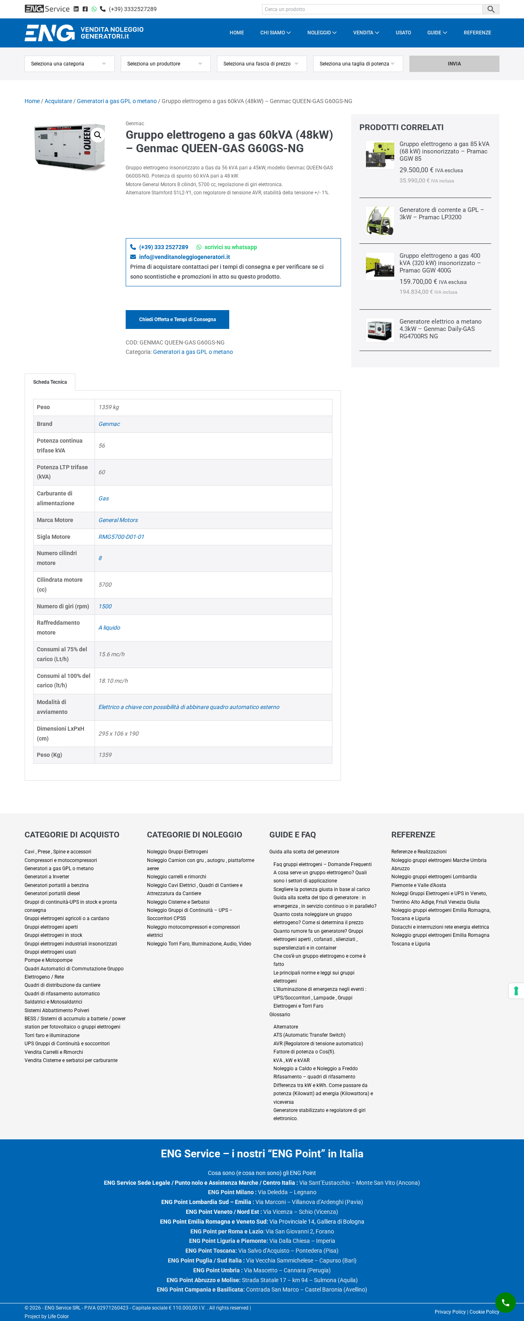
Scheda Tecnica (50, 382)
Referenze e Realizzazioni (419, 852)
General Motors (118, 520)
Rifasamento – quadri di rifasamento (314, 1077)
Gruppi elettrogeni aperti (51, 927)
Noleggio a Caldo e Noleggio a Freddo (315, 1068)
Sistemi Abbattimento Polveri (57, 1010)
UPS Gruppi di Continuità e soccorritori (67, 1043)
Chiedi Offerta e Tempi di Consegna (177, 319)
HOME (237, 33)
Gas (103, 498)
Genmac (109, 424)
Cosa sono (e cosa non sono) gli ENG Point (262, 1173)
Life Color (58, 1316)
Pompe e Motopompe (48, 960)
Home (32, 101)
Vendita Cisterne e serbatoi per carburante (71, 1060)
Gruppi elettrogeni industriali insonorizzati (71, 944)
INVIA (454, 64)
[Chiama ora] (505, 1302)
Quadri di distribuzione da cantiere (62, 985)
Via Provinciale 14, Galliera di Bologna (262, 1221)
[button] (97, 135)
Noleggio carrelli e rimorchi (176, 877)
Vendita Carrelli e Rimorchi (54, 1052)
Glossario (279, 1014)
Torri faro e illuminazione (52, 1035)
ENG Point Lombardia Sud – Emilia (206, 1202)
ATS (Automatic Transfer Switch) (309, 1035)
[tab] (50, 382)
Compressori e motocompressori (61, 860)
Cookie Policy (484, 1312)
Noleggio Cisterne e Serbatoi (178, 902)
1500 (104, 606)
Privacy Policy (450, 1312)
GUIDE (435, 33)
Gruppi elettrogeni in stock (53, 935)
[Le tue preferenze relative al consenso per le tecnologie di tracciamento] (516, 991)
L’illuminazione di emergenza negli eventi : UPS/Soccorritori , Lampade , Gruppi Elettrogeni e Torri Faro (319, 997)
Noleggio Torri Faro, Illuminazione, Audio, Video (199, 944)
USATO (403, 33)
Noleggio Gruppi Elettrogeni (177, 852)
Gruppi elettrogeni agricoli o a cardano (67, 918)
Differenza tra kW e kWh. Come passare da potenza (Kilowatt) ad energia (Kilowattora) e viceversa (323, 1093)
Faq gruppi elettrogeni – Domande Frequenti (322, 864)
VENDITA (364, 33)
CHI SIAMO (273, 33)
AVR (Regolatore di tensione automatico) (318, 1043)
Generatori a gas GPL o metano (117, 101)
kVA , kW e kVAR (291, 1060)
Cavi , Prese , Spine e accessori (58, 852)
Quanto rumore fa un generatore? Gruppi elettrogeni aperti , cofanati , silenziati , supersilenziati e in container (318, 939)
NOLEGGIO (319, 33)
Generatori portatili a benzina (57, 885)
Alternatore (285, 1027)
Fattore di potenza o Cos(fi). (304, 1052)
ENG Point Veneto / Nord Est (222, 1211)
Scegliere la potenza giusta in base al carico (321, 889)
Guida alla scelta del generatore (304, 852)
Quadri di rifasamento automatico (62, 994)
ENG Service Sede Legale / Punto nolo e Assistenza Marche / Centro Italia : (201, 1182)
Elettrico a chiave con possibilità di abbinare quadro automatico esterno (188, 707)
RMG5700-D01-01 (121, 536)
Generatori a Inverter (47, 877)
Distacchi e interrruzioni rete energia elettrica (440, 927)
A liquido (109, 627)
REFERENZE (477, 33)
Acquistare (58, 101)
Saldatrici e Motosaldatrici (53, 1002)
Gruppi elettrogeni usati (50, 952)
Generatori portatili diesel (52, 893)
